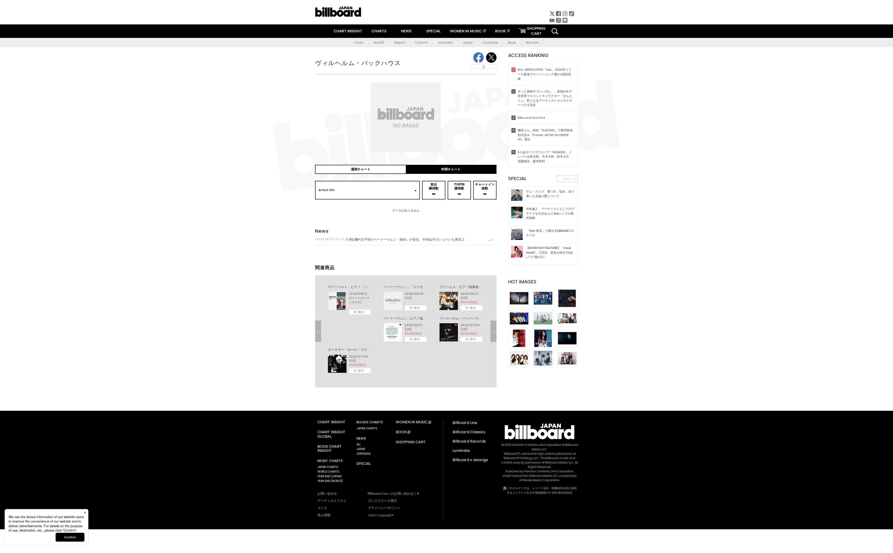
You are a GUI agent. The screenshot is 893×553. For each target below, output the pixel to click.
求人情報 (323, 515)
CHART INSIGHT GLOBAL (331, 434)
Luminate (461, 450)
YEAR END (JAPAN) (329, 476)
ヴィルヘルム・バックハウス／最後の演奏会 (472, 318)
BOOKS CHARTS (370, 422)
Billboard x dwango (470, 460)
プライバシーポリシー (384, 508)
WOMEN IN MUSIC (466, 31)
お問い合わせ (327, 493)
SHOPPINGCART (536, 31)
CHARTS (379, 31)
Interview (445, 42)
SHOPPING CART (411, 442)
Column (421, 42)
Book (512, 42)
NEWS (406, 31)
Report (399, 42)
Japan (468, 42)
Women (532, 42)
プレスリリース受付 (382, 501)
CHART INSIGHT (348, 31)
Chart (359, 42)
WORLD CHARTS (328, 472)
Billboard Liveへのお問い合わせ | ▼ (394, 493)
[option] (406, 329)
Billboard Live (465, 422)
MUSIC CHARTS (330, 461)
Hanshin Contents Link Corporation (537, 445)
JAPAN (361, 449)
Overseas (490, 42)
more (567, 178)
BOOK (500, 31)
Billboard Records (469, 441)
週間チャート (360, 169)
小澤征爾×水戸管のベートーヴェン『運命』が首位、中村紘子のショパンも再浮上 (390, 239)
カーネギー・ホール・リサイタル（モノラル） (362, 349)
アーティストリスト (332, 501)
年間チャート (451, 169)
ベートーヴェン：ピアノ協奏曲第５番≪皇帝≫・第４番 (424, 318)
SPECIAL (433, 31)
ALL (359, 444)
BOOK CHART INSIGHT (329, 448)
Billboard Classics (469, 432)
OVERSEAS (364, 454)
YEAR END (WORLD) (330, 481)
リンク (322, 508)
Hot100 (379, 42)
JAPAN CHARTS (327, 467)
